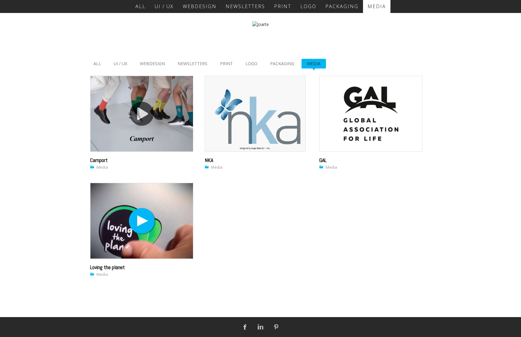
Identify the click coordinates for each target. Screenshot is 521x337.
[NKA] (255, 114)
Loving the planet (107, 267)
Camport (99, 160)
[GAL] (370, 114)
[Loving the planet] (141, 221)
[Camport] (141, 114)
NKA (209, 160)
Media (102, 167)
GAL (323, 160)
